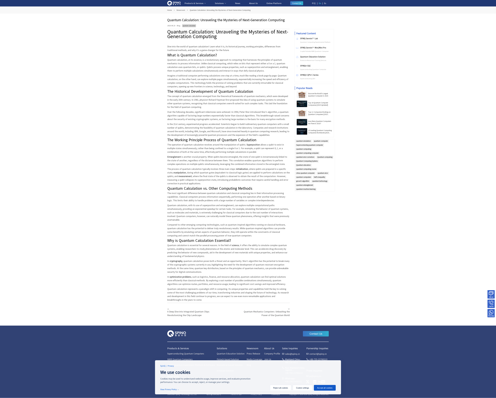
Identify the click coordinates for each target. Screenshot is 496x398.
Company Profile (272, 353)
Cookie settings (302, 388)
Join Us (267, 359)
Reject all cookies (280, 388)
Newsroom (181, 10)
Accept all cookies (324, 388)
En (320, 3)
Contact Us (296, 3)
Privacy (171, 366)
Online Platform (273, 3)
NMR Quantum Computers (180, 359)
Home (169, 10)
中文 (314, 3)
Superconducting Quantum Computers (185, 353)
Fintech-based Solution (228, 359)
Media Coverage (254, 359)
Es (325, 3)
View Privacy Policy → (169, 389)
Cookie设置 (275, 394)
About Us (253, 3)
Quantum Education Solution (231, 353)
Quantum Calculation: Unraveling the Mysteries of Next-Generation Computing (220, 10)
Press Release (253, 353)
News (237, 3)
